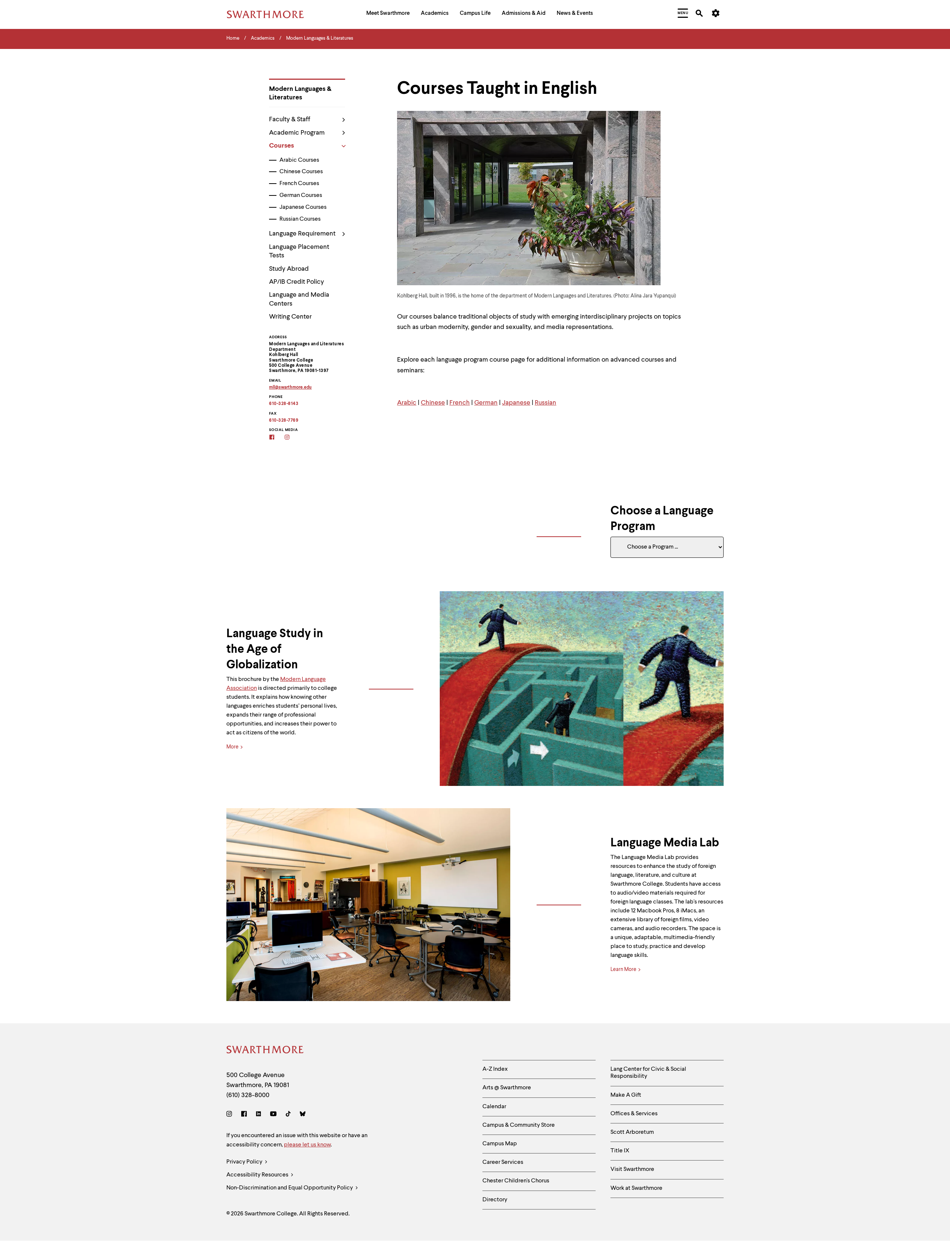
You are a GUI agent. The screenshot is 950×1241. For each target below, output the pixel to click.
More (232, 747)
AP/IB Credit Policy (296, 282)
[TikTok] (288, 1115)
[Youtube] (273, 1115)
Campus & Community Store (518, 1125)
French (459, 402)
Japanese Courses (303, 207)
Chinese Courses (301, 172)
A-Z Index (495, 1069)
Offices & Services (634, 1114)
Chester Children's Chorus (515, 1181)
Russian (545, 402)
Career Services (502, 1162)
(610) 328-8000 (247, 1095)
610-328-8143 (283, 404)
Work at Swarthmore (636, 1188)
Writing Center (290, 316)
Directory (494, 1200)
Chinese (433, 402)
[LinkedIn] (258, 1115)
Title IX (619, 1151)
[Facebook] (244, 1115)
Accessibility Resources (257, 1175)
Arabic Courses (299, 160)
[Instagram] (230, 1115)
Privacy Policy (244, 1162)
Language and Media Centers (299, 299)
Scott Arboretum (632, 1132)
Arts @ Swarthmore (506, 1088)
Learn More (623, 969)
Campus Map (499, 1144)
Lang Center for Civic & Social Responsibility (648, 1072)
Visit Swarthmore (632, 1169)
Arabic (406, 402)
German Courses (300, 195)
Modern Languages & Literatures (300, 93)
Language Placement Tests (299, 251)
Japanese (516, 402)
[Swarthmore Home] (265, 1051)
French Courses (299, 184)
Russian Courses (300, 219)
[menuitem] (388, 14)
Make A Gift (625, 1095)
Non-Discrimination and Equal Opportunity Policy (290, 1188)
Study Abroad (289, 269)
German (486, 402)
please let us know (307, 1145)
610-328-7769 (283, 420)
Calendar (494, 1107)
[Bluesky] (302, 1115)
